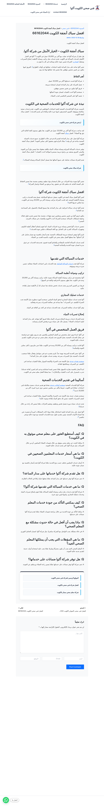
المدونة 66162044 (34, 4)
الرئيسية (64, 4)
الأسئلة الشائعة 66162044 (15, 4)
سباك (67, 133)
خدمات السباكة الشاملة (65, 264)
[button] (44, 4)
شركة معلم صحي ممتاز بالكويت (68, 592)
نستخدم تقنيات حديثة (77, 361)
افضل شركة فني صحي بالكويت (68, 585)
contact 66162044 (60, 12)
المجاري (76, 62)
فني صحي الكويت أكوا (82, 8)
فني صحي (65, 28)
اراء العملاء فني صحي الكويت (40, 12)
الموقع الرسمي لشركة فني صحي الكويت (65, 578)
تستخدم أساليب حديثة (57, 385)
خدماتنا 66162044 (52, 4)
